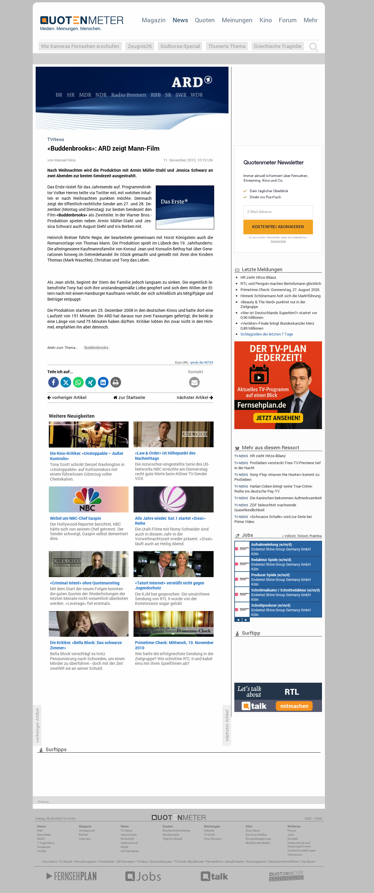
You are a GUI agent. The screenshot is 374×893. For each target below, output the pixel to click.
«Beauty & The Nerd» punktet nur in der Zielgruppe (272, 304)
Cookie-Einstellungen (302, 850)
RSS (40, 830)
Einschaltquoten (161, 861)
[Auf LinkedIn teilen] (103, 382)
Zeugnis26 (140, 46)
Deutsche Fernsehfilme (284, 861)
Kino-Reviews (213, 839)
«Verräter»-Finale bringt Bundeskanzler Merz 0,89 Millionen (277, 326)
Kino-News (253, 830)
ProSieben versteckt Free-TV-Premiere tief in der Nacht (277, 465)
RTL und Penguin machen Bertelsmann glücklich (280, 283)
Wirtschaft (127, 839)
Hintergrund (87, 830)
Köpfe (124, 847)
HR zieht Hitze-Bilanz (258, 277)
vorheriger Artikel (68, 397)
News (180, 20)
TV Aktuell (65, 861)
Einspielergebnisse (258, 839)
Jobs (291, 835)
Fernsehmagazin (85, 861)
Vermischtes (129, 835)
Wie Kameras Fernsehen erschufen (80, 46)
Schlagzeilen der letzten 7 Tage (266, 334)
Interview (85, 839)
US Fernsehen (126, 861)
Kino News (50, 861)
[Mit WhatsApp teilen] (78, 382)
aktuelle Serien (234, 861)
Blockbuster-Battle (258, 843)
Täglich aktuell (172, 839)
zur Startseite (131, 397)
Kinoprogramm (256, 861)
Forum (288, 20)
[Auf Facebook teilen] (53, 382)
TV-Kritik (209, 835)
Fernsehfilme (214, 861)
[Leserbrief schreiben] (194, 382)
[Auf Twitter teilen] (66, 382)
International (129, 843)
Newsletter (44, 835)
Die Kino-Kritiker (256, 835)
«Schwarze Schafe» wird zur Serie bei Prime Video (273, 519)
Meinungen (237, 20)
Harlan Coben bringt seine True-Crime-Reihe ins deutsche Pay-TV (273, 488)
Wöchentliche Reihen (176, 830)
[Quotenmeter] (82, 23)
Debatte (209, 830)
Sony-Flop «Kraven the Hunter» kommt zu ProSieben (276, 477)
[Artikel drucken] (115, 382)
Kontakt (293, 839)
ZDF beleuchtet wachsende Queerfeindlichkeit (265, 507)
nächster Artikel (193, 397)
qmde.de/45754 (201, 362)
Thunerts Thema (226, 46)
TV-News (126, 830)
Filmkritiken (107, 861)
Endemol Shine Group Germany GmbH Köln (281, 549)
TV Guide (180, 861)
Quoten (205, 20)
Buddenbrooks (96, 347)
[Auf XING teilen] (90, 382)
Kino (265, 20)
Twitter (41, 851)
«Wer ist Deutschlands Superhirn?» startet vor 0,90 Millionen (278, 315)
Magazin (154, 20)
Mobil (41, 839)
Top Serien (308, 861)
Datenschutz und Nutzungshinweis (299, 844)
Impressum (295, 854)
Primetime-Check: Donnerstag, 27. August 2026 (279, 289)
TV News (142, 861)
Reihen (83, 835)
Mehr (311, 20)
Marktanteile (170, 835)
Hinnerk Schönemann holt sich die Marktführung (280, 295)
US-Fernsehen (130, 851)
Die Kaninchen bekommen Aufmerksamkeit (278, 497)
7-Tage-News (46, 843)
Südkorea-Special (180, 46)
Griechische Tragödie (278, 46)
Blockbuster (196, 861)
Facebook (43, 847)
